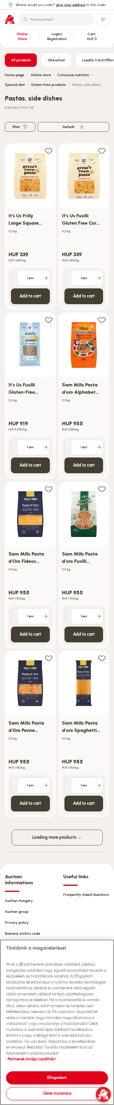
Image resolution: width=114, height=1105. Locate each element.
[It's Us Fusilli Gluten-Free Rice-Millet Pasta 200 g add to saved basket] (48, 320)
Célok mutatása (57, 1093)
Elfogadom (57, 1077)
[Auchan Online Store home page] (10, 19)
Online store (41, 75)
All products (21, 60)
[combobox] (55, 19)
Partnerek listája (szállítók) (32, 1059)
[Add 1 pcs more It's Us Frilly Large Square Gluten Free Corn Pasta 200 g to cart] (46, 278)
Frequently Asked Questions (86, 894)
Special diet (15, 85)
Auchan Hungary (19, 901)
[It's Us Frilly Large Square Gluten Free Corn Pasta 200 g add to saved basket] (48, 151)
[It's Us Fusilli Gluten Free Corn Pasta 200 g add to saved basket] (101, 151)
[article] (30, 227)
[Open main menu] (103, 19)
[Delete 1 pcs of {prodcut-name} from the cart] (14, 278)
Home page (14, 75)
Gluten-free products (48, 85)
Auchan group (16, 911)
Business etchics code (22, 933)
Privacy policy (17, 922)
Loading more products (54, 837)
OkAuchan (56, 60)
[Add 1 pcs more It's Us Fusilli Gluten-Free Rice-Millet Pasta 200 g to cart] (46, 447)
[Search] (25, 19)
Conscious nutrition (73, 75)
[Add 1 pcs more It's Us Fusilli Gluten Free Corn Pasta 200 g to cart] (99, 278)
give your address (70, 5)
